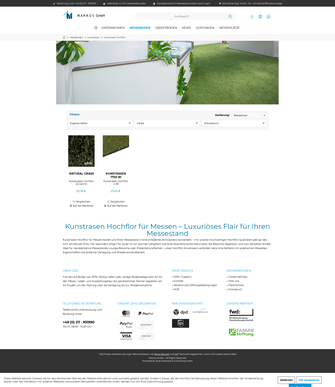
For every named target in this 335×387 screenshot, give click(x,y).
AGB (176, 289)
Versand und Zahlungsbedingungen (195, 285)
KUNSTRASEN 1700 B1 (116, 175)
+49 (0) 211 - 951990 (85, 3)
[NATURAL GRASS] (81, 151)
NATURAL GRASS (81, 173)
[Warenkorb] (268, 16)
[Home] (96, 28)
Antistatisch (211, 123)
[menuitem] (268, 16)
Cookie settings (237, 276)
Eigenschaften (78, 123)
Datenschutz (236, 285)
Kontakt (178, 281)
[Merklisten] (260, 16)
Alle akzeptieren (309, 380)
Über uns (233, 281)
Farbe (140, 123)
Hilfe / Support (182, 276)
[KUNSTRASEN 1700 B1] (116, 151)
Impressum (235, 289)
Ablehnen (286, 380)
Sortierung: (222, 115)
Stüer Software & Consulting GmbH (174, 361)
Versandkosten (162, 354)
